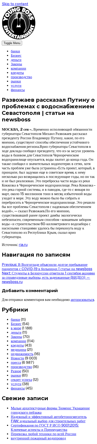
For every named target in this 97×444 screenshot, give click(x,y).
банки (15, 51)
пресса (16, 362)
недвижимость (22, 354)
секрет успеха (21, 380)
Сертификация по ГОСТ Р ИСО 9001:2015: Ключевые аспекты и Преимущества (45, 427)
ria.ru (23, 245)
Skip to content (15, 4)
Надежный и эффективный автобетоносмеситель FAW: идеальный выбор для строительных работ (49, 419)
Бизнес (16, 55)
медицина (18, 349)
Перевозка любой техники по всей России (43, 434)
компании (18, 68)
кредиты (17, 73)
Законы (16, 64)
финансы (18, 90)
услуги (16, 85)
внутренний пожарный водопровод (38, 438)
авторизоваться (82, 300)
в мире (16, 328)
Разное (16, 371)
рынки (16, 81)
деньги (16, 60)
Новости (17, 358)
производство (21, 77)
